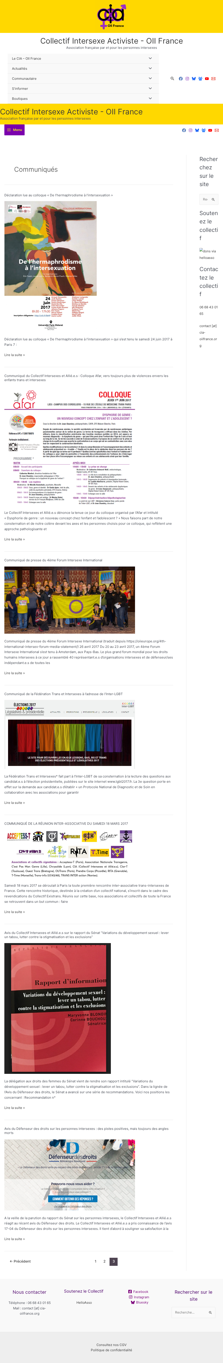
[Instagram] (187, 79)
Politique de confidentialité (111, 1350)
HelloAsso (84, 1302)
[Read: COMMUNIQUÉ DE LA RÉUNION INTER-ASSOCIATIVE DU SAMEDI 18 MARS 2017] (69, 853)
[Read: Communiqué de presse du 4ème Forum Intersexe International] (69, 599)
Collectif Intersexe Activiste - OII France (111, 40)
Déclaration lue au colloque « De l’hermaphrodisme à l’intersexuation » (58, 195)
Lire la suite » (14, 354)
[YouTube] (207, 79)
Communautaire (24, 78)
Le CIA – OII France (26, 58)
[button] (172, 78)
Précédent (20, 1261)
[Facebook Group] (200, 79)
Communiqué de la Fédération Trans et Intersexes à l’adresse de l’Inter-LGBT (63, 694)
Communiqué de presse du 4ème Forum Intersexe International (53, 560)
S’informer (20, 89)
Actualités (19, 68)
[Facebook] (181, 79)
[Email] (213, 79)
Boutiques (20, 99)
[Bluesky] (194, 79)
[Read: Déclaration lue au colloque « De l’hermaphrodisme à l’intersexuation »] (50, 266)
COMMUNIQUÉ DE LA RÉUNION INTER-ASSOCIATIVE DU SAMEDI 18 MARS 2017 (66, 824)
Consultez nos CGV (111, 1345)
